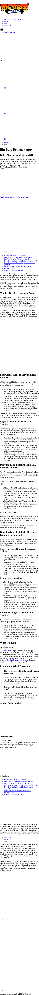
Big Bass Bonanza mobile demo (17, 660)
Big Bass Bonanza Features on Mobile (16, 259)
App (5, 23)
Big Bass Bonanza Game (12, 19)
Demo (6, 21)
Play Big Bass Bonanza (7, 32)
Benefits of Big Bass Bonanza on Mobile (17, 266)
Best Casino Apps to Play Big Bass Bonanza (18, 257)
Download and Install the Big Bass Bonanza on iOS (21, 261)
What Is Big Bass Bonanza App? (15, 255)
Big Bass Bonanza (6, 651)
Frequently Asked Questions (13, 270)
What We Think (9, 268)
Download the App (22, 197)
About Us (7, 25)
